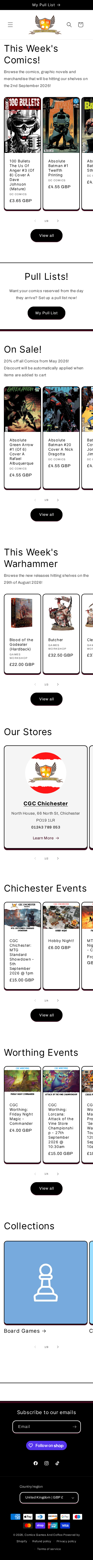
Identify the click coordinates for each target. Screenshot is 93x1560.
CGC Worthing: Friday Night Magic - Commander (21, 1114)
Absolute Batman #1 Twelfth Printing (58, 168)
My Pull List (46, 313)
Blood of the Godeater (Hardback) (21, 644)
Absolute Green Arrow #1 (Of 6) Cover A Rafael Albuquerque (22, 451)
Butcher (55, 639)
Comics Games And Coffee (44, 1534)
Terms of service (49, 1548)
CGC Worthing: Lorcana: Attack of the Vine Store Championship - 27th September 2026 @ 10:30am (60, 1126)
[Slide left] (35, 220)
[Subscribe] (74, 1426)
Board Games (22, 1331)
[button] (10, 24)
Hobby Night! (61, 941)
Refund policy (41, 1541)
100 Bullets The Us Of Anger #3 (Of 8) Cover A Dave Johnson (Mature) (22, 175)
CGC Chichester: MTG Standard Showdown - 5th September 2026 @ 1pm (22, 957)
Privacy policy (66, 1541)
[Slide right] (58, 220)
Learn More (43, 838)
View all (46, 235)
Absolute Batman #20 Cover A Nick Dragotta (60, 447)
